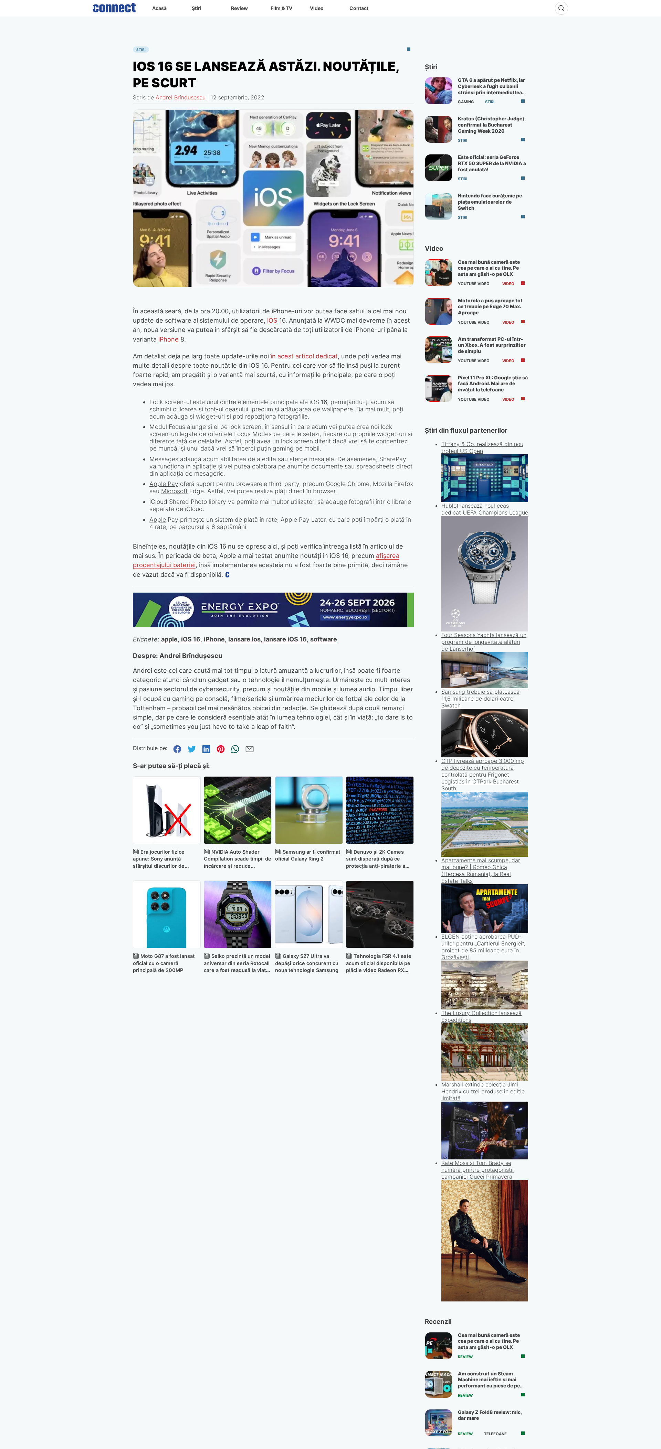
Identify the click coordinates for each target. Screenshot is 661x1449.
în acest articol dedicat (304, 356)
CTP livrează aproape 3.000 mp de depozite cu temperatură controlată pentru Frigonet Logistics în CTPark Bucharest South (482, 774)
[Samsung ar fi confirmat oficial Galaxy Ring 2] (309, 810)
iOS (272, 320)
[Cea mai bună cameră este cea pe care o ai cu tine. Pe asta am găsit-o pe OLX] (438, 272)
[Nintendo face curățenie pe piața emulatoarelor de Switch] (438, 206)
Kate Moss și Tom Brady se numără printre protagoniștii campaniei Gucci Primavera (477, 1169)
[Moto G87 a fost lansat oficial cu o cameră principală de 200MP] (167, 914)
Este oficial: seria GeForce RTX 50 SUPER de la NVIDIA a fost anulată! (492, 163)
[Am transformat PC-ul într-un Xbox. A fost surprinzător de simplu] (438, 350)
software (323, 639)
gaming (283, 448)
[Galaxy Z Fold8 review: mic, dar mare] (438, 1423)
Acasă (159, 8)
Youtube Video (474, 283)
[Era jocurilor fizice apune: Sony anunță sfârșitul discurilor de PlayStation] (167, 810)
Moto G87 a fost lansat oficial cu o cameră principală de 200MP (164, 963)
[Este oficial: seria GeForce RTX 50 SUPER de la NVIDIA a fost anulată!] (438, 168)
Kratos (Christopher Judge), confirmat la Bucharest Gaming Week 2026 (491, 124)
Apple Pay (163, 483)
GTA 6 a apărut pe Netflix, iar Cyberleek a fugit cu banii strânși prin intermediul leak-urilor (492, 89)
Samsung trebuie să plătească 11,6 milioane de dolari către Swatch (480, 698)
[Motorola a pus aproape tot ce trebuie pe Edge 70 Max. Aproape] (438, 311)
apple (169, 639)
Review (239, 8)
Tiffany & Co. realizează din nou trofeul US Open (482, 447)
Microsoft (174, 491)
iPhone (168, 339)
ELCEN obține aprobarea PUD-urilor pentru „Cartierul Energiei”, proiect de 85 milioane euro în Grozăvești (483, 947)
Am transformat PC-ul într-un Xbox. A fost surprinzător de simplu (492, 345)
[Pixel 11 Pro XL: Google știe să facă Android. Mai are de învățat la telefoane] (438, 388)
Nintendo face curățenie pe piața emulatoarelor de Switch (490, 201)
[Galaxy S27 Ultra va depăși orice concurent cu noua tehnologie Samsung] (309, 914)
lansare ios (244, 639)
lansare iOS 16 (285, 639)
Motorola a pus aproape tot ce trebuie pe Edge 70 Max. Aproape (490, 306)
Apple (157, 519)
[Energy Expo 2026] (273, 625)
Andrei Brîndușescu (181, 97)
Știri (196, 8)
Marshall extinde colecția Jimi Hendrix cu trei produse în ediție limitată (483, 1091)
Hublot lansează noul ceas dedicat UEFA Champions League (484, 509)
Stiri (141, 49)
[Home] (114, 6)
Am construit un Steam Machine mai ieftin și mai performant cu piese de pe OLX (489, 1383)
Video (317, 8)
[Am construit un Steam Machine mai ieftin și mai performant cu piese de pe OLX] (438, 1384)
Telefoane (495, 1433)
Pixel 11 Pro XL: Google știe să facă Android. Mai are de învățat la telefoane (493, 383)
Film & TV (281, 8)
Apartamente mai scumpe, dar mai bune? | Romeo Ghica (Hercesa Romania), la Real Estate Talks (480, 870)
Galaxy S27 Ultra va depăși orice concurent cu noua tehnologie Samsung (306, 963)
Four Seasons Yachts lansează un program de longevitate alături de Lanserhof (483, 641)
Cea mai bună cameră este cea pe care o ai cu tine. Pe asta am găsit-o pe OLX (489, 268)
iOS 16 (190, 639)
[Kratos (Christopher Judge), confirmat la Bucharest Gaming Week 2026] (438, 129)
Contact (358, 8)
